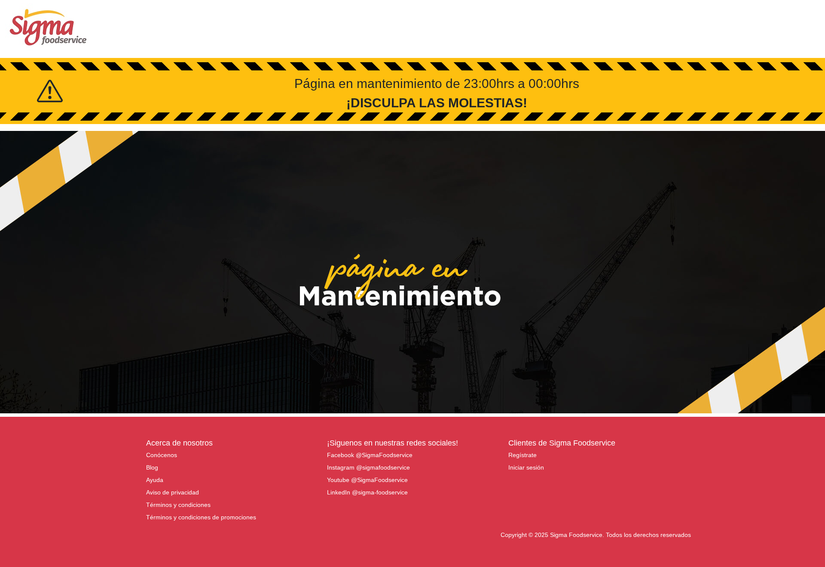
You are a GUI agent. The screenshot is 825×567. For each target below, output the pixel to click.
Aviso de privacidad (172, 492)
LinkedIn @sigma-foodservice (367, 492)
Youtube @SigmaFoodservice (367, 479)
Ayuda (154, 479)
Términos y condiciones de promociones (201, 517)
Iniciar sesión (526, 467)
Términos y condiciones (178, 504)
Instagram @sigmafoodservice (368, 467)
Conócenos (161, 455)
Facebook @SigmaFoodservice (369, 455)
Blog (152, 467)
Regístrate (522, 455)
